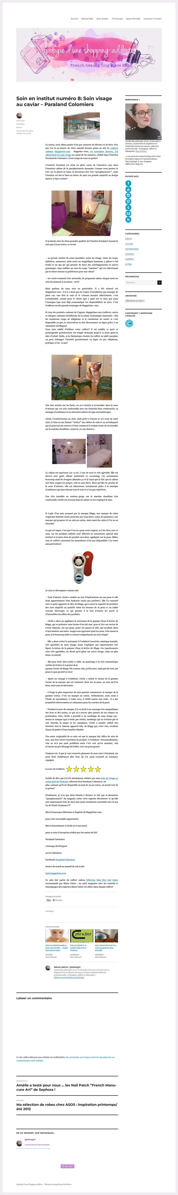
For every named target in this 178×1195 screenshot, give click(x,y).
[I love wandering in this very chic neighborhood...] (67, 1156)
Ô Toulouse (117, 19)
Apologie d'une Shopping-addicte (29, 1184)
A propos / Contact (153, 19)
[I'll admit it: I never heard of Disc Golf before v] (26, 1156)
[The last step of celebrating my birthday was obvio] (108, 1156)
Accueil (74, 19)
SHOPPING (129, 259)
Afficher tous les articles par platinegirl (69, 978)
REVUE (25, 131)
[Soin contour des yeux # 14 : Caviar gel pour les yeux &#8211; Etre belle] (106, 935)
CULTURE (129, 244)
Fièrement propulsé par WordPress (58, 1184)
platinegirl (20, 121)
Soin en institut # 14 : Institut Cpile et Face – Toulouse (79, 948)
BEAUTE (128, 239)
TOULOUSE (26, 133)
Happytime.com (62, 151)
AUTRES (128, 264)
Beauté (19, 127)
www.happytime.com (55, 873)
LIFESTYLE (129, 254)
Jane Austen (103, 19)
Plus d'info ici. (141, 151)
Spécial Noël (87, 19)
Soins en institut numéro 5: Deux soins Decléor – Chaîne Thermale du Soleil (56, 948)
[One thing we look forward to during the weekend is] (46, 1156)
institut (19, 131)
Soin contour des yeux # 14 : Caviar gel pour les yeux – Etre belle (106, 948)
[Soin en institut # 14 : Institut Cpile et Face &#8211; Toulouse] (81, 935)
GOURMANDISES (132, 249)
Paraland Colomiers (65, 859)
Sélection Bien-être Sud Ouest (102, 880)
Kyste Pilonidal (133, 19)
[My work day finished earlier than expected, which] (87, 1156)
